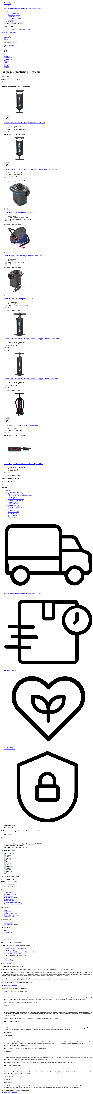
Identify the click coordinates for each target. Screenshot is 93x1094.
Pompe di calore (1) (13, 505)
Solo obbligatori (11, 982)
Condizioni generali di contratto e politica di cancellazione (21, 952)
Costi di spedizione (13, 16)
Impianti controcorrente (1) (15, 500)
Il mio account (8, 899)
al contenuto (7, 4)
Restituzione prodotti (14, 15)
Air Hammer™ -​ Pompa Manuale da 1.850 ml (24, 123)
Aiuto (6, 11)
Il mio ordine (8, 892)
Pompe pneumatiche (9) (15, 507)
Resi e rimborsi (8, 896)
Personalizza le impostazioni (24, 982)
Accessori (7, 490)
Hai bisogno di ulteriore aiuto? (13, 904)
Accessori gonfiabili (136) (15, 492)
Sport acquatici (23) (13, 512)
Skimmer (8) (11, 510)
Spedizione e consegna (10, 894)
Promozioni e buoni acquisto (12, 902)
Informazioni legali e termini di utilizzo (15, 948)
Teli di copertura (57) (14, 513)
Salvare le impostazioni (7, 1090)
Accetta (3, 982)
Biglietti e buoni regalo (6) (15, 494)
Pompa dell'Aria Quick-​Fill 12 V (18, 299)
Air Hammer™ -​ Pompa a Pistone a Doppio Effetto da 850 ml (30, 169)
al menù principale (9, 2)
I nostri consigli (8, 923)
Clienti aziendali (9, 900)
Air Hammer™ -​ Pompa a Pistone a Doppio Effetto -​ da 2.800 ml (31, 339)
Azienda (6, 958)
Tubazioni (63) (12, 517)
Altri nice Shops (9, 960)
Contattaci (11, 20)
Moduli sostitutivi (13, 504)
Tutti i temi (11, 21)
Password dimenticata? (10, 913)
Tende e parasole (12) (14, 515)
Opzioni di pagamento (14, 18)
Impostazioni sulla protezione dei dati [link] (15, 955)
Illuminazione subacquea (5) (16, 499)
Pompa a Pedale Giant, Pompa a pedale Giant (23, 256)
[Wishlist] (5, 48)
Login (6, 39)
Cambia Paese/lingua (18, 942)
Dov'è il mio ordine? (14, 13)
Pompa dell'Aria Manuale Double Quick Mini (23, 464)
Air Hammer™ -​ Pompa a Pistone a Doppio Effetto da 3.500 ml (31, 379)
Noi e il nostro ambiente (11, 924)
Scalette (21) (11, 508)
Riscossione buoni (9, 916)
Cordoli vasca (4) (13, 497)
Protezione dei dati (9, 950)
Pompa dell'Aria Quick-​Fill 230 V (19, 212)
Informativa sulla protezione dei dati (58, 979)
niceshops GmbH (14, 945)
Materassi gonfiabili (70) (15, 502)
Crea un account (9, 45)
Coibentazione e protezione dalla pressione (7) (21, 495)
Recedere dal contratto (7, 963)
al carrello (7, 5)
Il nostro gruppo (9, 932)
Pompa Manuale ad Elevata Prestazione (21, 425)
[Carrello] (48, 50)
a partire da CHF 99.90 (23, 8)
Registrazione (8, 912)
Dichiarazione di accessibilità (12, 953)
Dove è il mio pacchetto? (11, 915)
